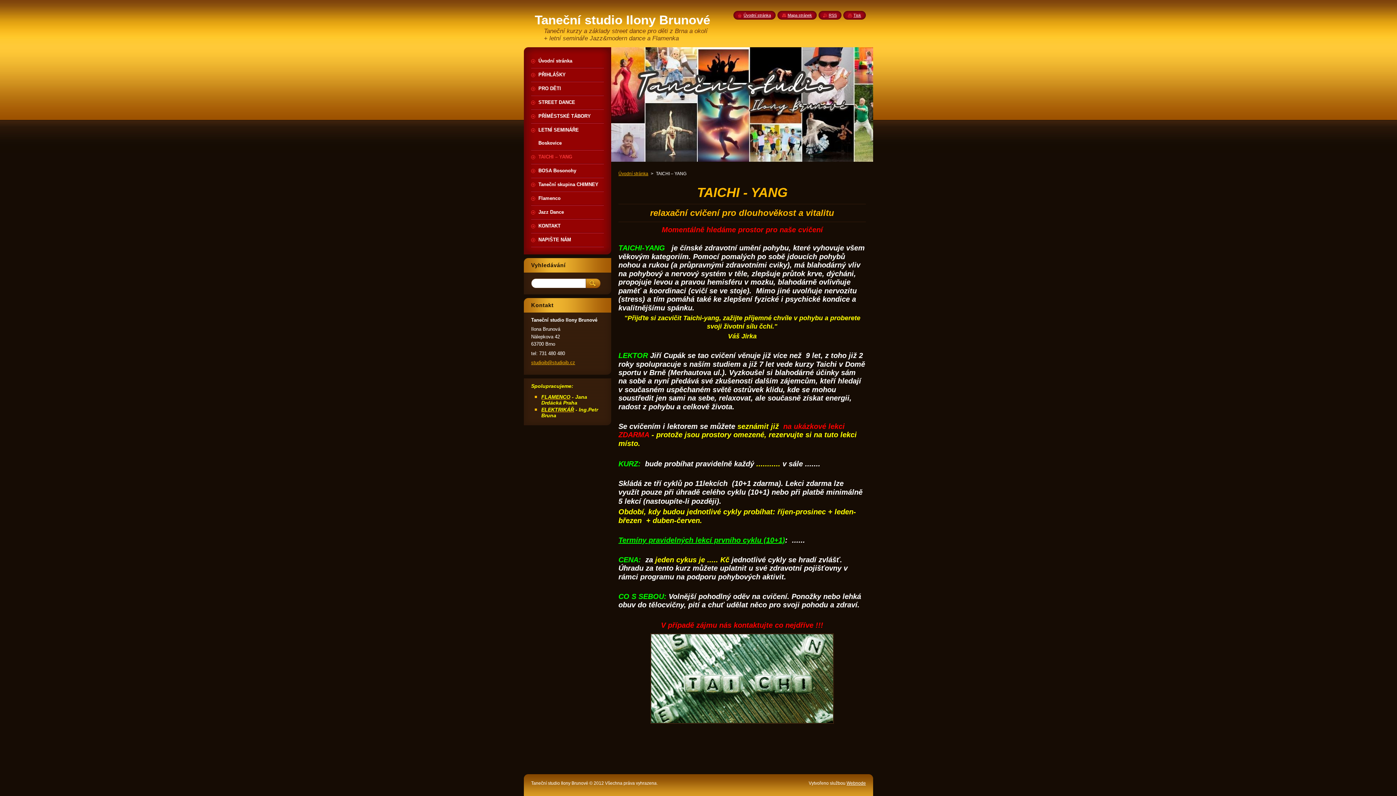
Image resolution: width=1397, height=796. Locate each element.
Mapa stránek (800, 15)
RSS (833, 15)
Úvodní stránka (633, 174)
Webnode (856, 783)
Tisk (857, 15)
